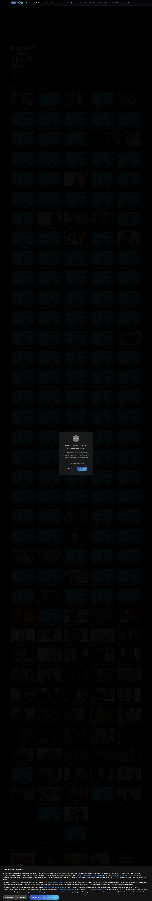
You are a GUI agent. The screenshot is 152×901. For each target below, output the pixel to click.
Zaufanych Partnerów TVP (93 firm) (125, 875)
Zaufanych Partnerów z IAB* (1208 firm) (90, 875)
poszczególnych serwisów (57, 882)
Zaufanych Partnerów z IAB (67, 889)
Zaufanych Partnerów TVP (96, 889)
